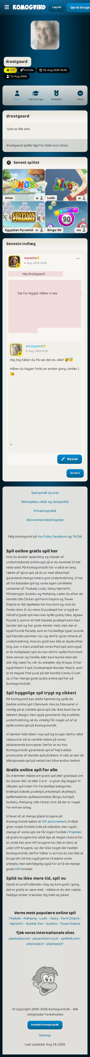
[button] (80, 96)
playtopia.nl (35, 944)
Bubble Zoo (34, 923)
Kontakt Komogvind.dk (45, 1025)
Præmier (75, 832)
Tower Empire (70, 923)
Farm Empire (70, 918)
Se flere (75, 473)
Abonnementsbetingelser (45, 520)
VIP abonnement (54, 821)
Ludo (43, 918)
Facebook (59, 536)
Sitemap (45, 1035)
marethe (30, 258)
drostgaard (34, 346)
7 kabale (15, 918)
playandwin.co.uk (45, 938)
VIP (17, 869)
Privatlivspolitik (45, 511)
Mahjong (30, 918)
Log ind (56, 7)
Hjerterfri (16, 923)
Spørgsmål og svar (45, 493)
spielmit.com (70, 938)
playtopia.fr (55, 944)
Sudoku (52, 923)
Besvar (72, 459)
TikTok (77, 536)
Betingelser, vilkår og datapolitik (45, 502)
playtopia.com (19, 938)
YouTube (44, 536)
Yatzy (54, 918)
